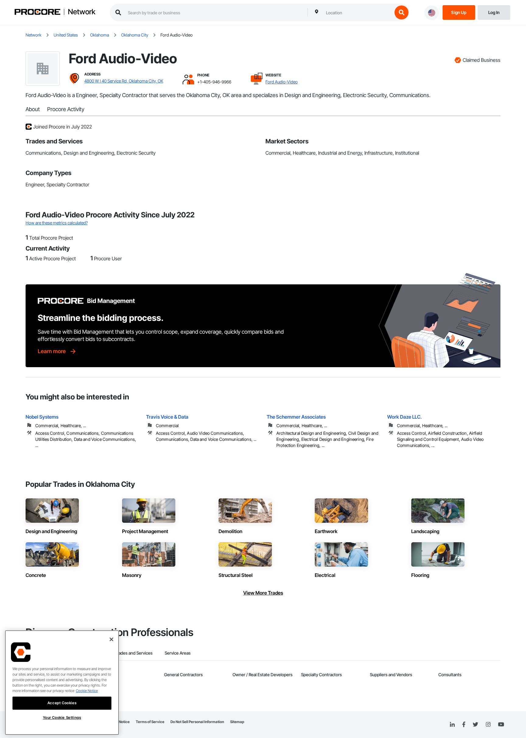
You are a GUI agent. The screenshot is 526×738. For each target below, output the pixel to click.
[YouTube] (501, 724)
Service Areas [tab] (178, 652)
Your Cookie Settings (62, 717)
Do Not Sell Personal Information (197, 721)
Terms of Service (150, 721)
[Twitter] (475, 724)
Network (81, 12)
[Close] (111, 639)
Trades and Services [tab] (133, 652)
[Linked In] (452, 724)
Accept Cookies (61, 703)
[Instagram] (488, 725)
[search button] (401, 12)
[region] (62, 682)
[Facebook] (463, 725)
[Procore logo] (37, 12)
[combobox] (357, 12)
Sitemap (237, 721)
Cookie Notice (87, 690)
